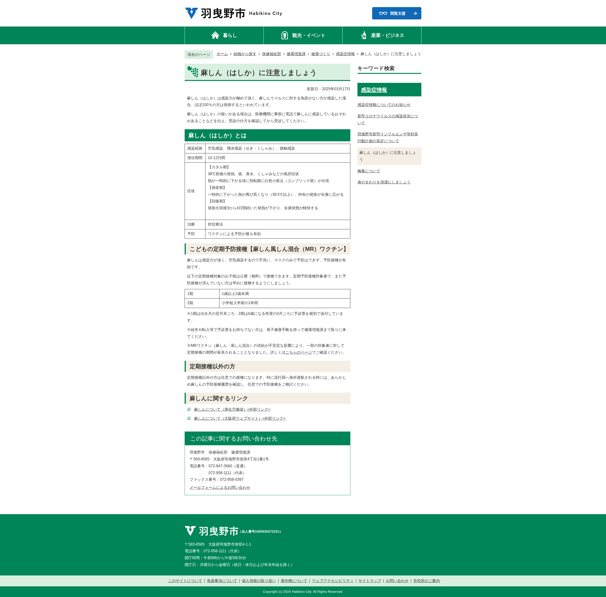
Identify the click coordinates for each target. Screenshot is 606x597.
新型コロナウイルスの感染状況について (387, 119)
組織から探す (245, 54)
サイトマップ (369, 581)
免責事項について (222, 581)
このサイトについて (185, 581)
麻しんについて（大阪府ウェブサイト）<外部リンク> (239, 418)
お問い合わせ (397, 581)
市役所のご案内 (426, 581)
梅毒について (368, 171)
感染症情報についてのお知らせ (383, 105)
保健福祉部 (271, 54)
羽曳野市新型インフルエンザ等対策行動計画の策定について (387, 137)
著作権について (294, 581)
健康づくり (320, 54)
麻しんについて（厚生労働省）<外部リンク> (232, 409)
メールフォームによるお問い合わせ (220, 488)
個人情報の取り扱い (259, 581)
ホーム (222, 54)
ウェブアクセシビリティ (333, 581)
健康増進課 (296, 54)
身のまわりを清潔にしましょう (383, 182)
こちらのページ (298, 352)
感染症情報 (345, 54)
